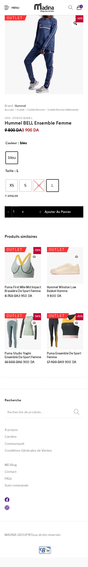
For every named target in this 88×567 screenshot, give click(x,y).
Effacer (13, 196)
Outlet (20, 109)
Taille (9, 171)
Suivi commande (16, 485)
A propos (11, 430)
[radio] (12, 158)
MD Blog (11, 465)
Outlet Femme (36, 109)
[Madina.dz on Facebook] (7, 501)
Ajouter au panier (58, 212)
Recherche (77, 412)
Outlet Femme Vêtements (62, 109)
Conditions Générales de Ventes (28, 450)
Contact (10, 472)
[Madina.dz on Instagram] (7, 509)
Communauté (14, 444)
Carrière (11, 436)
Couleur (11, 143)
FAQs (8, 478)
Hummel (20, 106)
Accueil (9, 109)
